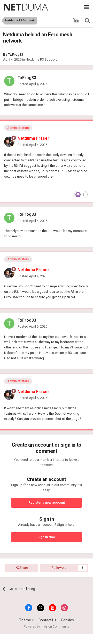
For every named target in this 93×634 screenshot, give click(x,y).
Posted (32, 84)
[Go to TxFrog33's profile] (9, 81)
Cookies (67, 620)
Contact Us (47, 620)
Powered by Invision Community (46, 626)
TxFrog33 (15, 54)
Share (23, 568)
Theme (25, 620)
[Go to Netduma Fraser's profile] (9, 142)
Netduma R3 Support (41, 59)
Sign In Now (46, 537)
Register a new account (46, 502)
